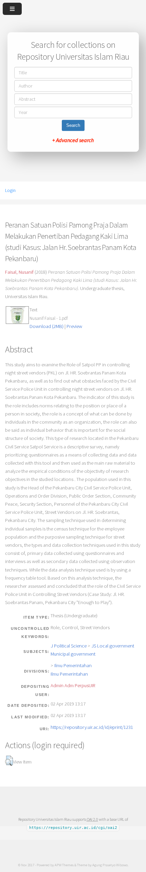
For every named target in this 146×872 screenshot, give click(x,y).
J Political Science (69, 646)
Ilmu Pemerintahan (73, 665)
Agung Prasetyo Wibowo (110, 865)
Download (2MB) (46, 326)
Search (73, 125)
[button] (9, 761)
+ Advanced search (73, 140)
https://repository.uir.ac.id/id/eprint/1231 (92, 727)
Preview (74, 326)
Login (10, 190)
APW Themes (64, 865)
